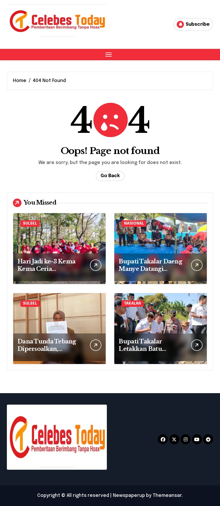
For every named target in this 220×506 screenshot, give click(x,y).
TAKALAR (132, 303)
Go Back (110, 175)
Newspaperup (129, 495)
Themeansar (167, 495)
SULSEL (30, 223)
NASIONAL (134, 223)
